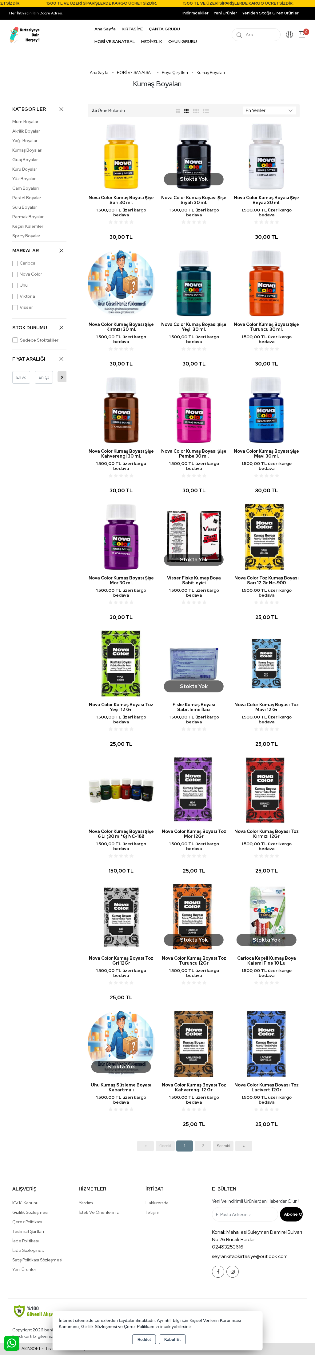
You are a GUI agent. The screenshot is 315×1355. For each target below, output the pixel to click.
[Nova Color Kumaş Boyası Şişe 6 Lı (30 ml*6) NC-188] (121, 790)
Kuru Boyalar (24, 169)
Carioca (27, 263)
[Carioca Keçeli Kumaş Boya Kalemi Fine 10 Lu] (266, 916)
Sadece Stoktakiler (39, 340)
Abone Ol (293, 1214)
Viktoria (27, 296)
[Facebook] (218, 1272)
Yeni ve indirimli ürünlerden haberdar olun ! (255, 1201)
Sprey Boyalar (26, 235)
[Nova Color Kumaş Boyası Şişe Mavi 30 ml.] (266, 409)
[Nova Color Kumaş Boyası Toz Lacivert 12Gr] (266, 1043)
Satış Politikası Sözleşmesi (37, 1260)
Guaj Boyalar (25, 159)
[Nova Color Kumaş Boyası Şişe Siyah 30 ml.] (194, 156)
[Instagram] (232, 1272)
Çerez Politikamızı (141, 1326)
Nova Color (31, 274)
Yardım (86, 1203)
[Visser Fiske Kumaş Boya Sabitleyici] (194, 536)
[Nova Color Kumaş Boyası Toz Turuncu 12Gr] (194, 916)
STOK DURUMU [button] (29, 328)
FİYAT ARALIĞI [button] (28, 359)
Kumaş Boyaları (27, 150)
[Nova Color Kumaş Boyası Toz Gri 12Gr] (121, 916)
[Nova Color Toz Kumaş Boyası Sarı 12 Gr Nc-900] (266, 536)
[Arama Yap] (239, 34)
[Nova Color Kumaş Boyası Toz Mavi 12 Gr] (266, 663)
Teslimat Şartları (28, 1231)
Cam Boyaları (25, 188)
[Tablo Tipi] (206, 110)
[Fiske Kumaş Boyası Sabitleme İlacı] (194, 663)
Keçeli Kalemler (27, 226)
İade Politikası (25, 1241)
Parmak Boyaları (28, 216)
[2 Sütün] (178, 110)
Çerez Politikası (27, 1222)
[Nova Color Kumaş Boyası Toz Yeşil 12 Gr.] (121, 663)
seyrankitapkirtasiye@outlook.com (250, 1256)
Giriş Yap (289, 34)
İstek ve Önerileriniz (99, 1212)
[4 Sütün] (196, 110)
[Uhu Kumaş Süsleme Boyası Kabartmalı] (121, 1043)
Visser (26, 307)
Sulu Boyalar (24, 207)
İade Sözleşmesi (28, 1250)
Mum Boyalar (25, 121)
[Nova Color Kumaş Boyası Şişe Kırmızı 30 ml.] (121, 283)
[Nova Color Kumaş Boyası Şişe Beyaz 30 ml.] (266, 156)
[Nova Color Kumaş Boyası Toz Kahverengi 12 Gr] (194, 1043)
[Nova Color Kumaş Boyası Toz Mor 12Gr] (194, 790)
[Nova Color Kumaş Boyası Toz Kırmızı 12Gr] (266, 790)
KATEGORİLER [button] (29, 109)
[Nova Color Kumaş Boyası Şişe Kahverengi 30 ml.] (121, 409)
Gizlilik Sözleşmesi (30, 1212)
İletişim (152, 1212)
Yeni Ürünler (24, 1269)
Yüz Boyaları (24, 178)
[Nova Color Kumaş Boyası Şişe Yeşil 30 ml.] (194, 283)
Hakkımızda (157, 1203)
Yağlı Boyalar (25, 140)
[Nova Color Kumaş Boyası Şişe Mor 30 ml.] (121, 536)
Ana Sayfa (105, 29)
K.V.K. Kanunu (25, 1203)
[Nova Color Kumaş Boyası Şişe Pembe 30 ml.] (194, 409)
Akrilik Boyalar (26, 131)
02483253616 (227, 1247)
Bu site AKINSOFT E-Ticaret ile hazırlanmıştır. (49, 1348)
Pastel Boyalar (26, 197)
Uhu (24, 285)
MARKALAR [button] (25, 251)
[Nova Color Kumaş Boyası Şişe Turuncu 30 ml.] (266, 283)
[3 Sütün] (187, 110)
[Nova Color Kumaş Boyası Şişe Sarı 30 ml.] (121, 156)
